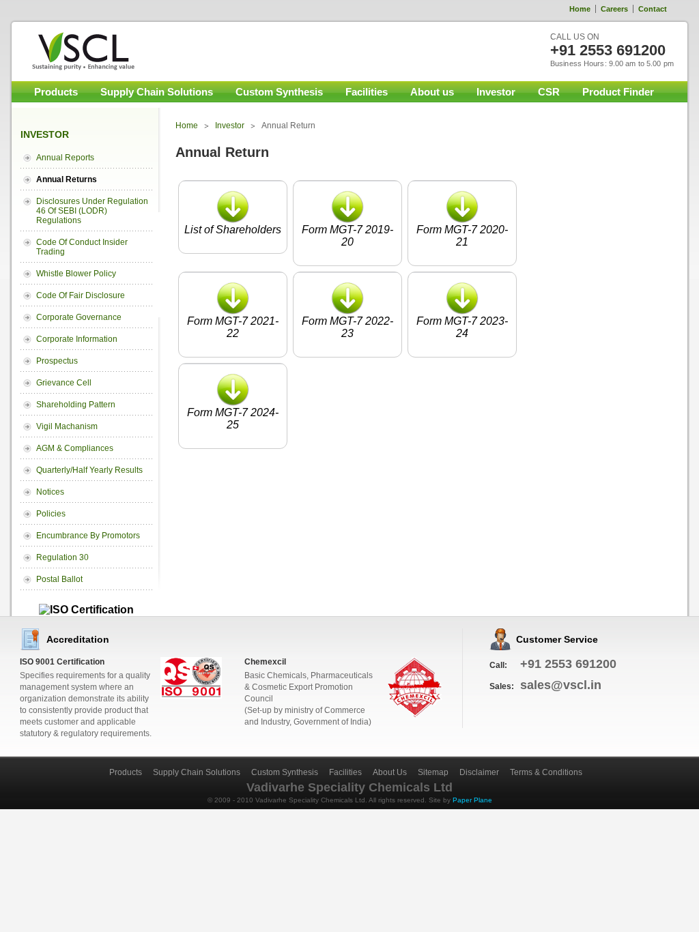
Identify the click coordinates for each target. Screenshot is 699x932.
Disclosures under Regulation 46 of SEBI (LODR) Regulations (92, 210)
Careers (614, 9)
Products (56, 92)
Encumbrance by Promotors (88, 535)
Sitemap (433, 772)
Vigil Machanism (67, 426)
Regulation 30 (62, 557)
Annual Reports (65, 157)
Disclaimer (479, 772)
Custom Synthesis (279, 92)
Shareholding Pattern (75, 404)
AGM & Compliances (74, 448)
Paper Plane (472, 800)
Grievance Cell (63, 383)
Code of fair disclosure (80, 295)
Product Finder (618, 92)
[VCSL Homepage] (75, 51)
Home (579, 9)
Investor (495, 92)
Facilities (366, 92)
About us (432, 92)
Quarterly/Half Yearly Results (89, 470)
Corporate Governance (79, 317)
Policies (51, 514)
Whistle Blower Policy (76, 273)
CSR (549, 92)
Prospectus (57, 361)
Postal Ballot (59, 579)
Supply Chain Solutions (156, 92)
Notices (50, 492)
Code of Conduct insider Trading (82, 247)
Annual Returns (66, 179)
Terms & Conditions (546, 772)
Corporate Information (76, 339)
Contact (652, 9)
